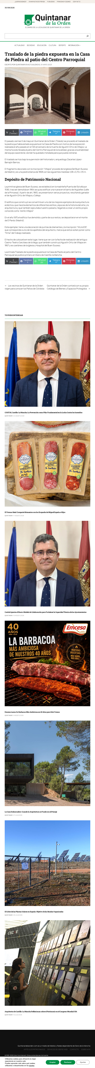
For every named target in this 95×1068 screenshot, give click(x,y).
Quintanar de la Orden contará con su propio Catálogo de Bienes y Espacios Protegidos (68, 287)
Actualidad (33, 64)
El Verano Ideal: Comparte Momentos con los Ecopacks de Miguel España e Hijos (35, 512)
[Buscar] (87, 36)
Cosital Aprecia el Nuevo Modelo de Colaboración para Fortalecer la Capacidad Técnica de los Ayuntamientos (45, 612)
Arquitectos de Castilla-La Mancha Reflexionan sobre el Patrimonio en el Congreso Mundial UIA (41, 1012)
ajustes (31, 1066)
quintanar (20, 64)
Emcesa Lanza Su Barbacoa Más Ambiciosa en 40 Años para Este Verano (32, 712)
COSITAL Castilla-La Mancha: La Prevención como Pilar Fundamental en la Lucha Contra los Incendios (43, 413)
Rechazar (67, 1062)
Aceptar (52, 1062)
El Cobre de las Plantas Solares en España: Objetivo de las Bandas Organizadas (34, 912)
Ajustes (83, 1062)
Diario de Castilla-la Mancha (49, 254)
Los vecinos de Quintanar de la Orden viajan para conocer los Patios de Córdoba (24, 287)
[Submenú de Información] (79, 45)
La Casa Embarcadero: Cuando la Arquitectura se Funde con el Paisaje (31, 812)
